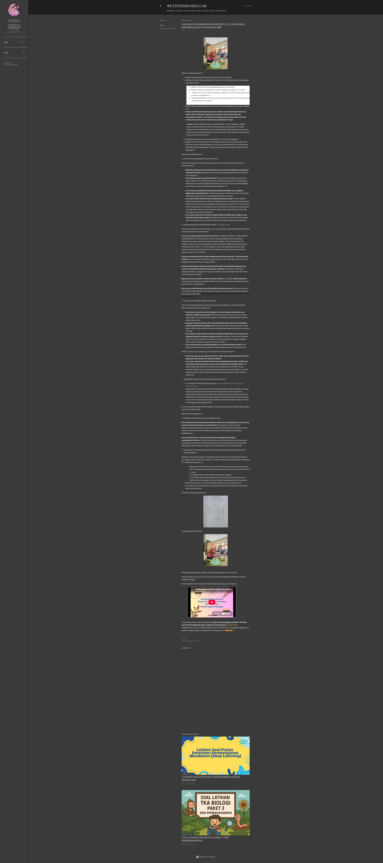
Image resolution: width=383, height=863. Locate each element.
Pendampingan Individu (168, 28)
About (199, 11)
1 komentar (191, 783)
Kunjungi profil (14, 32)
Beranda (170, 11)
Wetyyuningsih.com (186, 6)
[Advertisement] (216, 714)
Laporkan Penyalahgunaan (11, 64)
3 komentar (191, 844)
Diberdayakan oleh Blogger (207, 857)
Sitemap (179, 11)
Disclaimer (221, 11)
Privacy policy (209, 11)
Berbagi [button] (162, 20)
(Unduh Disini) (232, 625)
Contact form (189, 11)
